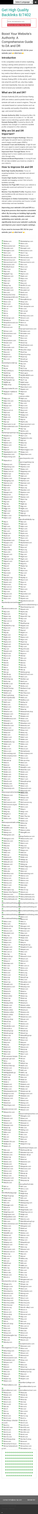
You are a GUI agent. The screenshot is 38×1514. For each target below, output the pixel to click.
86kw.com (23, 1028)
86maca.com (25, 1444)
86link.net (23, 1228)
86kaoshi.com (25, 728)
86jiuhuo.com (25, 492)
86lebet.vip (7, 1157)
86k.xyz (6, 672)
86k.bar (22, 656)
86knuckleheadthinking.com (28, 903)
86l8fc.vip (23, 1073)
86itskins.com (25, 331)
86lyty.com (7, 1393)
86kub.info (7, 991)
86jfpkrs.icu (8, 436)
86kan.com (24, 719)
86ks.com (23, 952)
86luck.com (24, 1340)
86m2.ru (23, 1418)
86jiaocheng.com (9, 457)
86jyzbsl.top (24, 644)
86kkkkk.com (8, 860)
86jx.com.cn (8, 621)
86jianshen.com (9, 454)
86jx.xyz (6, 623)
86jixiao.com (24, 497)
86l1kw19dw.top (9, 1066)
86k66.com (7, 693)
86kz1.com (24, 1054)
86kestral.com (25, 791)
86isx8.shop (24, 304)
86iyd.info (7, 354)
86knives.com (8, 894)
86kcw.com (24, 758)
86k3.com (23, 677)
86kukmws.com (25, 1017)
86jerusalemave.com (11, 426)
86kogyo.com (25, 926)
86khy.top (23, 823)
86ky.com (7, 1042)
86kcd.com (24, 749)
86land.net (7, 1103)
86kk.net (23, 852)
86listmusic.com (9, 1249)
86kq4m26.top (25, 945)
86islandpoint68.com (11, 297)
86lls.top (7, 1268)
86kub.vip (23, 998)
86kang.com (24, 721)
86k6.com (23, 691)
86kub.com (24, 989)
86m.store (24, 1411)
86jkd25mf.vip (25, 516)
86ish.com (24, 292)
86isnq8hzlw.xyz (26, 299)
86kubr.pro (24, 1003)
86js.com (23, 573)
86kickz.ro (7, 830)
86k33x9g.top (8, 679)
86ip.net (23, 271)
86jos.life (7, 547)
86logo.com (8, 1289)
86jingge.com (25, 478)
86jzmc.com (24, 651)
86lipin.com (7, 1240)
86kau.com (24, 730)
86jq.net (6, 566)
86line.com (7, 1226)
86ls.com (7, 1326)
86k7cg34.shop (9, 695)
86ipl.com (7, 278)
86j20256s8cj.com (26, 371)
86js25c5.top (8, 577)
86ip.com (7, 271)
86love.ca (7, 1310)
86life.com (24, 1207)
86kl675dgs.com (26, 866)
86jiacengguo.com (26, 450)
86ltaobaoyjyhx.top (10, 1335)
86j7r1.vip (23, 380)
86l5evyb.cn (24, 1068)
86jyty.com (7, 642)
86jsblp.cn (23, 577)
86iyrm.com (8, 357)
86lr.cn (6, 1321)
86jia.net (6, 450)
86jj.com (6, 502)
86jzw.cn (23, 653)
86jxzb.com (24, 628)
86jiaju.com (24, 452)
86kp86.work (24, 935)
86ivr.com (23, 338)
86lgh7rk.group (9, 1196)
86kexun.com (8, 795)
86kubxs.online (9, 1012)
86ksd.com (24, 959)
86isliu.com (24, 297)
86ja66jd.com (25, 385)
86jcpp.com (8, 405)
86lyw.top (7, 1397)
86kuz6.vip (7, 1021)
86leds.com (8, 1162)
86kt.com (7, 966)
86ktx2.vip (23, 975)
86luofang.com (9, 1351)
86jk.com (7, 513)
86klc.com (7, 869)
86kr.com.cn (8, 952)
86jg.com (7, 438)
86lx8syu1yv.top (25, 1372)
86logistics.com (26, 1286)
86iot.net (23, 269)
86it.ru (6, 313)
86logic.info (8, 1284)
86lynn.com (8, 1381)
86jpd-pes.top (8, 559)
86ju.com (7, 591)
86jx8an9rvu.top (9, 626)
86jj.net (22, 502)
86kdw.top (24, 777)
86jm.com (23, 529)
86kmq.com (8, 883)
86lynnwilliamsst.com (9, 1390)
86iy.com (7, 352)
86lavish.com (8, 1118)
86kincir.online (25, 830)
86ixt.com (23, 347)
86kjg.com (7, 850)
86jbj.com (7, 398)
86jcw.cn (7, 408)
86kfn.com (24, 800)
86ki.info (23, 825)
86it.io (6, 311)
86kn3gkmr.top (9, 890)
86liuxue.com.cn (9, 1252)
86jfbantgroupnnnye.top (10, 433)
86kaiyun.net (24, 714)
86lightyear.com (9, 1214)
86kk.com (7, 852)
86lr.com (23, 1321)
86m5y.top (7, 1434)
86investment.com (10, 262)
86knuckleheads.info (27, 897)
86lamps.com (8, 1098)
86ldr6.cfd (7, 1146)
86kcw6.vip (7, 760)
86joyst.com (8, 554)
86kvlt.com (24, 1026)
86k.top (6, 670)
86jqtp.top (24, 566)
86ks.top (7, 954)
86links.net (7, 1235)
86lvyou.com (8, 1362)
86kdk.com (7, 772)
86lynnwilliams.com (10, 1385)
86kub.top (7, 998)
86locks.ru (24, 1277)
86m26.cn (23, 1420)
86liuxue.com (25, 1249)
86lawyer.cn (24, 1123)
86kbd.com (24, 735)
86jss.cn (23, 582)
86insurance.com (26, 251)
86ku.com (23, 980)
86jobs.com (24, 536)
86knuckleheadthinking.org (11, 911)
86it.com (23, 309)
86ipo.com (24, 278)
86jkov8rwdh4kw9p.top (26, 519)
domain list (31, 1500)
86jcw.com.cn (8, 410)
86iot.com (7, 269)
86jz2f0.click (24, 649)
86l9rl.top (7, 1077)
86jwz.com (7, 619)
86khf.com (24, 818)
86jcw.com (24, 408)
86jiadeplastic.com (10, 452)
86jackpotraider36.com (10, 388)
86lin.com (7, 1221)
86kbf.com (24, 737)
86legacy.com (8, 1166)
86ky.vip (6, 1045)
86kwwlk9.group (25, 1035)
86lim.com (24, 1217)
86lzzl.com (7, 1402)
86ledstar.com (25, 1162)
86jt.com (23, 584)
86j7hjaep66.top (9, 380)
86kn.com (7, 887)
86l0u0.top (24, 1063)
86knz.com (7, 921)
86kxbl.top (24, 1038)
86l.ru (5, 1061)
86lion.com (24, 1238)
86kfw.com (24, 804)
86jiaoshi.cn (8, 460)
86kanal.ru (7, 721)
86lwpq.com (8, 1369)
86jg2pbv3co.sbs (26, 438)
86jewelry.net (24, 426)
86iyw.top (23, 357)
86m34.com (24, 1425)
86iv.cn (6, 338)
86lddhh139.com (9, 1142)
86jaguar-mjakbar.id (10, 392)
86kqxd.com (24, 949)
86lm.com (7, 1270)
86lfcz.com (24, 1189)
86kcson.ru (7, 758)
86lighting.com (9, 1212)
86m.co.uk (7, 1404)
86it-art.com (8, 306)
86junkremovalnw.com (9, 608)
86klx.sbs (7, 871)
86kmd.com (8, 876)
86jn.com (7, 531)
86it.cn (6, 309)
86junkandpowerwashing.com (12, 602)
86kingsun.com (9, 839)
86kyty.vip (23, 1049)
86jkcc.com (8, 516)
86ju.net (23, 591)
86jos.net (23, 547)
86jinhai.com (24, 481)
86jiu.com (7, 490)
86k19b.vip (7, 674)
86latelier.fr (7, 1116)
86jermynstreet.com (27, 424)
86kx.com (7, 1038)
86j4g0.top (7, 375)
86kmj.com (7, 878)
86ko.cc (23, 921)
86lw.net (6, 1367)
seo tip (13, 1506)
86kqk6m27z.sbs (26, 947)
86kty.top (7, 977)
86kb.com (7, 735)
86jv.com (7, 612)
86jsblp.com (8, 580)
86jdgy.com (24, 415)
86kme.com (24, 876)
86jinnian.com (25, 483)
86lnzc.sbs (7, 1272)
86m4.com (7, 1430)
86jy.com (7, 630)
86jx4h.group (24, 623)
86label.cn (23, 1082)
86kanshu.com (9, 725)
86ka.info (23, 705)
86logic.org (24, 1284)
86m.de (6, 1406)
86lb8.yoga (7, 1130)
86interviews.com (26, 257)
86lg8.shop (24, 1193)
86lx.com (7, 1372)
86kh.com (23, 814)
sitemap (11, 1509)
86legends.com (25, 1166)
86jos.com (24, 545)
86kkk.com (24, 857)
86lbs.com (7, 1132)
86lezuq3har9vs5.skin (26, 1184)
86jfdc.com (24, 431)
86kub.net (23, 993)
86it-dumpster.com (27, 306)
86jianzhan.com (25, 454)
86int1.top (24, 253)
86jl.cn (6, 522)
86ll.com (6, 1261)
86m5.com (7, 1432)
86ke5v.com (8, 781)
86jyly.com (7, 637)
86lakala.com (25, 1096)
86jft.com (23, 436)
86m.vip (6, 1413)
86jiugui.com (8, 492)
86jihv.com (7, 476)
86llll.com (7, 1265)
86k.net (6, 665)
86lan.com (24, 1098)
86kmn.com (24, 880)
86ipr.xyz (7, 283)
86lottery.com (8, 1300)
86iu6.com (24, 336)
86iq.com (23, 283)
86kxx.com (24, 1040)
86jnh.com (24, 531)
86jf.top (23, 429)
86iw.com (23, 340)
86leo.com (24, 1171)
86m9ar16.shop (25, 1439)
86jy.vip (6, 632)
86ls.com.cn (24, 1326)
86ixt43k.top (8, 350)
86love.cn (23, 1310)
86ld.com (23, 1139)
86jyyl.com (7, 644)
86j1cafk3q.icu (9, 371)
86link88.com (8, 1233)
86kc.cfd (7, 746)
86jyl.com (23, 635)
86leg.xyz (23, 1164)
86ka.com (7, 705)
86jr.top (23, 568)
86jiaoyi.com (8, 464)
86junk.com (24, 598)
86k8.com (23, 698)
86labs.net (24, 1089)
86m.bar (23, 1402)
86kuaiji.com (24, 984)
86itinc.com (24, 320)
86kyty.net (7, 1049)
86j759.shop (24, 378)
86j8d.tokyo (24, 382)
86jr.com (7, 568)
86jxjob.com (24, 626)
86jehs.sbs (24, 422)
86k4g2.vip (7, 686)
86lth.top (7, 1337)
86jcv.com (23, 405)
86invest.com (25, 260)
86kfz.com (24, 807)
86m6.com (24, 1434)
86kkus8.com (8, 862)
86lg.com (23, 1191)
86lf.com (23, 1186)
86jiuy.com (7, 495)
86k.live (22, 663)
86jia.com (23, 447)
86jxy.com (7, 628)
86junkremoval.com (27, 601)
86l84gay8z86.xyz (10, 1073)
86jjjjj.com (7, 508)
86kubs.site (8, 1007)
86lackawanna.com (10, 1091)
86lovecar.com (25, 1314)
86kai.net (7, 709)
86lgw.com (7, 1198)
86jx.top (23, 621)
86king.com (8, 832)
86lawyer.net (24, 1125)
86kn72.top (24, 890)
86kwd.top (24, 1033)
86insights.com (9, 251)
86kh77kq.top (25, 816)
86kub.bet (7, 989)
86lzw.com (7, 1399)
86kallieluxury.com (10, 719)
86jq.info (23, 564)
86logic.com (24, 1282)
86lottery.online (9, 1303)
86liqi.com (23, 1240)
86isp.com (24, 302)
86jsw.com (7, 584)
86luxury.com (8, 1355)
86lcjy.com (24, 1137)
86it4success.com (26, 316)
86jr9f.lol (7, 570)
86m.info (23, 1406)
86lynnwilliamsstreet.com (27, 1390)
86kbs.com (24, 744)
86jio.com (23, 485)
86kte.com (24, 968)
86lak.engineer (8, 1096)
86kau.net (7, 732)
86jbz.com (7, 403)
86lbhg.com (24, 1130)
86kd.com (23, 763)
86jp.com (23, 554)
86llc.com (23, 1261)
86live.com (24, 1252)
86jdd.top (7, 415)
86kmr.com (24, 883)
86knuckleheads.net (10, 899)
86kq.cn (23, 942)
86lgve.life (23, 1196)
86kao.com (7, 728)
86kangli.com (8, 723)
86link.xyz (23, 1231)
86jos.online (8, 550)
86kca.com (7, 749)
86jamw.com (8, 394)
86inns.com (24, 246)
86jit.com (7, 488)
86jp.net (6, 557)
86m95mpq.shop (9, 1439)
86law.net (7, 1121)
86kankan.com (25, 723)
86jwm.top (7, 616)
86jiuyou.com (8, 497)
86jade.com (24, 389)
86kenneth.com (25, 788)
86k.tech (23, 667)
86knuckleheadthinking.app (11, 903)
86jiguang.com (25, 471)
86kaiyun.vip (8, 716)
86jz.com (23, 646)
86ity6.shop (8, 336)
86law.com (24, 1118)
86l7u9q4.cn (8, 1070)
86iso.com (7, 302)
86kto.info (24, 970)
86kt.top (6, 968)
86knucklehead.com (27, 894)
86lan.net (7, 1100)
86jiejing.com (8, 469)
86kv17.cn (7, 1024)
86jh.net (23, 440)
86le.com (7, 1150)
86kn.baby (23, 885)
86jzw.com (7, 656)
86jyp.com (7, 639)
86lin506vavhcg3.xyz (27, 1221)
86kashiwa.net (9, 730)
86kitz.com (24, 843)
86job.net (7, 536)
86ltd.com (23, 1335)
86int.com (7, 253)
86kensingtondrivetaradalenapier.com (15, 792)
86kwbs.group (8, 1033)
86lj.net (22, 1256)
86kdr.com (24, 774)
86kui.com (7, 1017)
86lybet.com (24, 1376)
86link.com (7, 1228)
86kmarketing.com (26, 873)
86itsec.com (8, 331)
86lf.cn (6, 1186)
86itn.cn (23, 323)
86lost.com (24, 1298)
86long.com (24, 1293)
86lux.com (7, 1353)
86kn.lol (23, 887)
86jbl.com (23, 398)
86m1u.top (24, 1416)
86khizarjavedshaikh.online (11, 822)
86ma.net (23, 1441)
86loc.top (23, 1275)
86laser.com (24, 1110)
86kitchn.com (8, 841)
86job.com (24, 533)
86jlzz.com (7, 529)
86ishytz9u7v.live (9, 295)
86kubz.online (8, 1014)
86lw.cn (6, 1365)
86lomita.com (8, 1293)
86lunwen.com (25, 1346)
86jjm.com (7, 511)
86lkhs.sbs (24, 1258)
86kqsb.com (8, 949)
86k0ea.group (25, 672)
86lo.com (23, 1272)
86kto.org (23, 973)
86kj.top (6, 848)
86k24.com (7, 677)
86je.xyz (6, 422)
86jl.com (23, 522)
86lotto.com (24, 1305)
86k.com (23, 658)
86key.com (24, 795)
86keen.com (8, 784)
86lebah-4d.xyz (25, 1155)
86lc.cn (6, 1135)
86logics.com (8, 1286)
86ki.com (7, 825)
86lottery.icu (24, 1300)
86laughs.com (25, 1116)
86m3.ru (6, 1425)
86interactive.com (10, 257)
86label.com (8, 1084)
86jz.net (6, 649)
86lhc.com (7, 1200)
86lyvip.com (8, 1395)
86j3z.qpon (24, 373)
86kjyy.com (24, 850)
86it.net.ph (24, 311)
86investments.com (27, 262)
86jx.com (23, 619)
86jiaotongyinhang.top (26, 462)
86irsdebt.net (25, 290)
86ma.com (7, 1441)
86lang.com (24, 1103)
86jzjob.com (8, 651)
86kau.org (23, 732)
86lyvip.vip (23, 1395)
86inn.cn (6, 244)
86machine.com (26, 1446)
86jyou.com (24, 637)
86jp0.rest (23, 557)
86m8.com (24, 1437)
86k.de (6, 660)
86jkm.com (7, 518)
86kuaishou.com (9, 987)
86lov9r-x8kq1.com (27, 1307)
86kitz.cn (7, 843)
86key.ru (6, 798)
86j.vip (6, 368)
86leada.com (8, 1152)
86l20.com (24, 1066)
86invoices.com (9, 264)
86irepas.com (8, 288)
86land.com (24, 1100)
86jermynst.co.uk (9, 424)
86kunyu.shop (8, 1019)
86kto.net (7, 973)
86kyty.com (24, 1047)
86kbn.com (7, 744)
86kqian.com (8, 947)
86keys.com (24, 798)
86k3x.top (7, 681)
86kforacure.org (26, 802)
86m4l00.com (25, 1430)
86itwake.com (25, 333)
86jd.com (7, 412)
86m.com (23, 1404)
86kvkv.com (24, 1024)
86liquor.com (8, 1245)
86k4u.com (24, 686)
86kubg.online (8, 1003)
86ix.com (7, 345)
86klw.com (24, 869)
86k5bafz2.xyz (25, 688)
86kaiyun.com (8, 714)
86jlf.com (7, 526)
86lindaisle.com (25, 1224)
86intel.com (8, 255)
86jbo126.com (8, 401)
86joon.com (8, 545)
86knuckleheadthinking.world (11, 918)
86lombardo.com (26, 1291)
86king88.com (25, 832)
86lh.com (23, 1198)
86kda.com (24, 765)
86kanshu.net (25, 725)
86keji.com (24, 784)
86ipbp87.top (8, 274)
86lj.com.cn (7, 1256)
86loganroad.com (26, 1279)
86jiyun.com (8, 499)
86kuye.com (24, 1019)
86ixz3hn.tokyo (25, 350)
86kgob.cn (7, 814)
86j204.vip (7, 373)
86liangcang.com (26, 1203)
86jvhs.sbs (24, 612)
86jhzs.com (8, 445)
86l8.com (23, 1070)
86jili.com (23, 476)
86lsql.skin (24, 1328)
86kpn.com (7, 940)
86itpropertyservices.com (27, 329)
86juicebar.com (25, 594)
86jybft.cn (23, 632)
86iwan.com (8, 343)
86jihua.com (24, 474)
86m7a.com (8, 1437)
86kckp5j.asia (25, 751)
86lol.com (23, 1289)
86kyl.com (7, 1047)
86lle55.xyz (7, 1263)
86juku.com (24, 596)
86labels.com (25, 1084)
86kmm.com (8, 880)
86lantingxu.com (9, 1105)
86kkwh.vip (24, 862)
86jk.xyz (23, 513)
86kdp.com (7, 774)
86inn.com (24, 244)
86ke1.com (24, 779)
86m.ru (6, 1411)
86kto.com (7, 970)
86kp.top (7, 935)
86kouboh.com (9, 933)
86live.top (7, 1254)
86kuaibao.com (25, 982)
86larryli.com (24, 1107)
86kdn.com (24, 772)
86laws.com (8, 1123)
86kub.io (23, 991)
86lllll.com (23, 1265)
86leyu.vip (23, 1176)
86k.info (23, 660)
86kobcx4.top (8, 926)
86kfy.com (7, 807)
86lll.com (23, 1263)
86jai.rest (23, 392)
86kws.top (7, 1035)
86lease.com (8, 1155)
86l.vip (22, 1061)
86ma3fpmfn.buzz (10, 1444)
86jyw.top (23, 642)
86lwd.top (23, 1367)
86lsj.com (7, 1328)
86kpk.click (24, 938)
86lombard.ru (8, 1291)
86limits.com (24, 1219)
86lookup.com (8, 1298)
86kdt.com (7, 777)
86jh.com (7, 440)
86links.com (24, 1233)
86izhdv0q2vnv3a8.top (9, 363)
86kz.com (7, 1054)
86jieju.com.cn (8, 471)
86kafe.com (24, 707)
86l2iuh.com (8, 1068)
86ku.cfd (7, 980)
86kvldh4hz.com (9, 1026)
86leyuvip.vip (24, 1180)
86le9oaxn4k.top (26, 1150)
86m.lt (6, 1409)
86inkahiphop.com (26, 241)
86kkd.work (7, 857)
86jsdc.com (8, 582)
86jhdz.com (8, 443)
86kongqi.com (25, 928)
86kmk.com (24, 878)
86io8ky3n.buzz (9, 267)
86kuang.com (25, 987)
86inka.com (8, 241)
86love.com (8, 1312)
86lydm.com (24, 1379)
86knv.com (24, 917)
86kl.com (7, 866)
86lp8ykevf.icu (8, 1319)
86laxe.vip (7, 1128)
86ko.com (7, 924)
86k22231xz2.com (26, 674)
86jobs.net (7, 538)
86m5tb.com (24, 1432)
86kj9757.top (24, 848)
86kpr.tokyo (24, 940)
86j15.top (23, 368)
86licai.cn (7, 1207)
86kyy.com (24, 1052)
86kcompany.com (26, 753)
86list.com (24, 1245)
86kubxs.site (24, 1012)
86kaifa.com (8, 711)
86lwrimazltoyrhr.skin (27, 1369)
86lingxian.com (25, 1226)
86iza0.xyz (24, 359)
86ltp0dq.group (25, 1337)
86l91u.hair (7, 1075)
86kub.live (7, 993)
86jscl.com (24, 580)
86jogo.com (24, 540)
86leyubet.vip (24, 1178)
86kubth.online (25, 1007)
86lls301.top (24, 1268)
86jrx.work (7, 573)
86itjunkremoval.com (11, 323)
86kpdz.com (8, 938)
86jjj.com (23, 506)
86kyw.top (7, 1052)
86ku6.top (7, 982)
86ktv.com (7, 975)
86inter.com (24, 255)
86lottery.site (25, 1303)
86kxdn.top (7, 1040)
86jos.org (23, 550)
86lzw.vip (23, 1399)
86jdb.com (24, 412)
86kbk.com (24, 739)
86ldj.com (23, 1142)
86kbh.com (7, 739)
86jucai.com (8, 594)
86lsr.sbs (23, 1331)
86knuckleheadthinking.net (28, 907)
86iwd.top (23, 343)
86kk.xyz (6, 855)
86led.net (23, 1159)
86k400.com (24, 684)
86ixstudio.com (9, 347)
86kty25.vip (24, 977)
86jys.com (24, 639)
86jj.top (6, 504)
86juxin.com (24, 609)
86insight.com (25, 248)
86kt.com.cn (24, 966)
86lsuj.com (7, 1333)
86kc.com (23, 746)
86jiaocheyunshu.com (26, 458)
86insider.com (8, 248)
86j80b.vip (7, 382)
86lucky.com (8, 1342)
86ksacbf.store (25, 956)
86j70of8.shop (9, 378)
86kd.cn (6, 763)
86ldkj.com (7, 1144)
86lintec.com (24, 1235)
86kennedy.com (9, 788)
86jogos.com (8, 543)
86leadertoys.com (26, 1152)
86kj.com (23, 846)
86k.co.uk (7, 658)
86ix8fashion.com (26, 345)
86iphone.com (8, 276)
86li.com (6, 1203)
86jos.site (7, 552)
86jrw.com (24, 570)
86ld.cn (6, 1139)
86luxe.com (24, 1353)
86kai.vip (23, 709)
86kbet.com (8, 737)
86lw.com (23, 1365)
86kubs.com (8, 1005)
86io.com (23, 264)
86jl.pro (6, 524)
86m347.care (8, 1427)
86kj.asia (7, 846)
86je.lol (22, 419)
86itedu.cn (7, 320)
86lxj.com (7, 1374)
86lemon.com (8, 1169)
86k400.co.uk (8, 684)
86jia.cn (6, 447)
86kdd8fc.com (25, 767)
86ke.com (7, 779)
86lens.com (8, 1171)
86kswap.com (8, 963)
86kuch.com (24, 1014)
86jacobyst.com (26, 387)
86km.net (23, 871)
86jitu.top (23, 488)
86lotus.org (8, 1307)
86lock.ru (7, 1277)
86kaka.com (24, 716)
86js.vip (23, 575)
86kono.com (8, 931)
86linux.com (8, 1238)
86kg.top (7, 811)
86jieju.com (24, 469)
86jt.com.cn (8, 587)
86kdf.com (7, 770)
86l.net (22, 1059)
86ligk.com (24, 1214)
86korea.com (25, 931)
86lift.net (7, 1210)
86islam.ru (24, 295)
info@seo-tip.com (15, 1500)
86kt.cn (23, 963)
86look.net (24, 1296)
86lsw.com (24, 1333)
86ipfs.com (24, 274)
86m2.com (7, 1418)
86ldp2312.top (25, 1144)
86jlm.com (24, 526)
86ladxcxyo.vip (25, 1091)
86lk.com (7, 1258)
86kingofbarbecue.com (27, 836)
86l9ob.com (24, 1075)
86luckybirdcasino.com (26, 1344)
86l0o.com (7, 1063)
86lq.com (23, 1319)
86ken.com (24, 786)
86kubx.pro (24, 1010)
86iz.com (7, 359)
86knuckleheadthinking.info (11, 907)
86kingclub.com (9, 835)
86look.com (8, 1296)
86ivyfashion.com (10, 340)
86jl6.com (23, 524)
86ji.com (23, 445)
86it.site (23, 313)
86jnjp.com (7, 533)
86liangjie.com (8, 1205)
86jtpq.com (7, 589)
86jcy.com (23, 410)
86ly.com (23, 1374)
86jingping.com (9, 481)
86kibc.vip (23, 828)
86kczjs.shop (25, 760)
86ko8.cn (23, 924)
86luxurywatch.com (10, 1358)
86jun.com (7, 598)
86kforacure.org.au (10, 804)
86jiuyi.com (24, 495)
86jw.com (7, 614)
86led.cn (23, 1157)
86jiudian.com (25, 490)
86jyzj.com (7, 646)
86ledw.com (8, 1164)
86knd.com (24, 892)
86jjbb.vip (23, 504)
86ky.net (23, 1042)
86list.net (7, 1247)
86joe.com (24, 538)
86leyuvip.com (8, 1180)
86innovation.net (9, 246)
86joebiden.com (9, 540)
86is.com (7, 292)
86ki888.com (8, 828)
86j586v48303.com (26, 375)
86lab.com (7, 1080)
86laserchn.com (9, 1112)
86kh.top (7, 816)
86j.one (6, 366)
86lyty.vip (23, 1393)
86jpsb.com (24, 561)
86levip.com (8, 1173)
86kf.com (7, 800)
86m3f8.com (24, 1427)
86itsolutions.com (10, 333)
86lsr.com (7, 1331)
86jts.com (23, 589)
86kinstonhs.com (26, 839)
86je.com (7, 419)
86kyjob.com (24, 1045)
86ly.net (6, 1376)
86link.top (7, 1231)
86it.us (6, 316)
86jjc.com (7, 506)
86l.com (23, 1056)
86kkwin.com (8, 864)
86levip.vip (23, 1173)
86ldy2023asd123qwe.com (28, 1148)
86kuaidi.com (8, 984)
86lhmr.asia (24, 1200)
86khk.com (24, 821)
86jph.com (24, 559)
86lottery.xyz (8, 1305)
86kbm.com (24, 742)
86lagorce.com (9, 1093)
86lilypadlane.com (10, 1217)
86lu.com (7, 1340)
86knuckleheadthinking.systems (13, 914)
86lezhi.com (8, 1183)
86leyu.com (8, 1176)
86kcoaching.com (10, 753)
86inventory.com (9, 260)
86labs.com (8, 1089)
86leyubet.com (9, 1178)
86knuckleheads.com (11, 897)
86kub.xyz (23, 1001)
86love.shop (8, 1314)
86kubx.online (8, 1010)
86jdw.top (23, 417)
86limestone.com (10, 1219)
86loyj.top (7, 1317)
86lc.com (23, 1135)
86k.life (6, 663)
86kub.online (8, 996)
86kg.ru (22, 809)
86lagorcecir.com (26, 1093)
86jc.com (23, 403)
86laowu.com (25, 1105)
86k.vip (22, 670)
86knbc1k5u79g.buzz (11, 892)
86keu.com (24, 793)
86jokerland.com (26, 543)
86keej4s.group (25, 781)
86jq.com (7, 564)
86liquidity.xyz (25, 1242)
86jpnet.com (8, 561)
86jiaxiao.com (25, 464)
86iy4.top (23, 352)
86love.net (24, 1312)
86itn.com (7, 325)
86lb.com (23, 1128)
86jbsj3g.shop (25, 401)
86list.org (23, 1247)
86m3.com (24, 1423)
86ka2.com (7, 707)
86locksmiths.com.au (9, 1281)
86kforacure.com (10, 802)
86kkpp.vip (24, 860)
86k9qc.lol (23, 702)
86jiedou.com (25, 467)
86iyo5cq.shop (25, 354)
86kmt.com (8, 885)
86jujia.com (7, 596)
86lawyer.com (8, 1125)
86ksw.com (24, 961)
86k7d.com (24, 695)
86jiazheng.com (9, 467)
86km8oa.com (9, 873)
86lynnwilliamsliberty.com (27, 1386)
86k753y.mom (25, 693)
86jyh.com (7, 635)
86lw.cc (23, 1362)
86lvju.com (24, 1360)
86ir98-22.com (25, 285)
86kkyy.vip (23, 864)
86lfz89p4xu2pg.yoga (9, 1193)
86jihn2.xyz (7, 474)
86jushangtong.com (27, 607)
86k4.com (23, 681)
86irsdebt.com (9, 290)
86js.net (6, 575)
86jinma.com (8, 483)
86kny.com (24, 919)
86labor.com (8, 1086)
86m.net (23, 1409)
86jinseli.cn (7, 485)
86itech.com (24, 318)
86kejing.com (8, 786)
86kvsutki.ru (8, 1028)
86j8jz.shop (7, 385)
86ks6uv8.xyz (8, 956)
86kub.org (23, 996)
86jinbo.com (8, 478)
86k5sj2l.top (8, 691)
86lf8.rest (7, 1189)
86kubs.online (25, 1005)
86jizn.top (23, 499)
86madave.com (25, 1448)
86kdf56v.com (25, 770)
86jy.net (23, 630)
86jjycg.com (24, 511)
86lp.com (23, 1317)
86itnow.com (8, 327)
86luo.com (24, 1348)
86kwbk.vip (24, 1031)
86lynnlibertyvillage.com (27, 1382)
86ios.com (24, 267)
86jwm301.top (25, 616)
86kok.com (7, 928)
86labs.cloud (24, 1086)
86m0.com (7, 1416)
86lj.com (23, 1254)
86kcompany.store (10, 756)
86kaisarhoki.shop (26, 711)
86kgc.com (24, 811)
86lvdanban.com (9, 1360)
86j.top (22, 366)
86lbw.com (24, 1132)
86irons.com (24, 288)
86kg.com (7, 809)
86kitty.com (24, 841)
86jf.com (7, 429)
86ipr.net (23, 281)
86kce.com (7, 751)
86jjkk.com (24, 508)
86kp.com (23, 933)
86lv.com (23, 1358)
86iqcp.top (7, 285)
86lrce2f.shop (8, 1324)
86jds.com (7, 417)
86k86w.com (24, 700)
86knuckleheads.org (27, 899)
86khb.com (7, 818)
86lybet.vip (7, 1379)
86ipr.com (7, 281)
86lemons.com (25, 1169)
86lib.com (23, 1205)
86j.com (23, 364)
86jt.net (23, 587)
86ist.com (7, 304)
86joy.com (24, 552)
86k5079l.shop (9, 688)
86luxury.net (24, 1355)
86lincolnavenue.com (11, 1224)
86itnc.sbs (24, 325)
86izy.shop (24, 361)
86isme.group (8, 299)
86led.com (7, 1159)
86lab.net (23, 1080)
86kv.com (23, 1021)
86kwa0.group (8, 1031)
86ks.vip (23, 954)
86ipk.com (24, 276)
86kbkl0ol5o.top (9, 742)
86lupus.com (24, 1351)
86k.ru (6, 667)
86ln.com (23, 1270)
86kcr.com (24, 756)
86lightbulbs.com (26, 1210)
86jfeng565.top (25, 433)
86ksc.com (7, 959)
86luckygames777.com (10, 1348)
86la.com (23, 1077)
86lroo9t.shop (25, 1324)
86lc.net (6, 1137)
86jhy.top (23, 443)
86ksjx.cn (7, 961)
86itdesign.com (9, 318)
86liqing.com (8, 1242)
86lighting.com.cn (26, 1212)
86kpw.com (7, 942)
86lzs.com (24, 1397)
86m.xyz (23, 1413)
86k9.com (7, 702)
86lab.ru (6, 1082)
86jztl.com (7, 653)
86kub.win (7, 1001)
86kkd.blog (24, 855)
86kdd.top (7, 767)
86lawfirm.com (25, 1121)
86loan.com (8, 1275)
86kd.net (7, 765)
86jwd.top (23, 614)
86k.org (23, 665)
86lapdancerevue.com (9, 1109)
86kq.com (7, 945)
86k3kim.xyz (24, 679)
